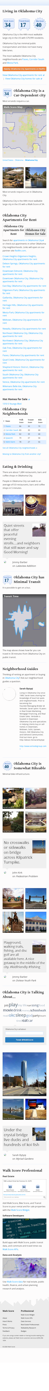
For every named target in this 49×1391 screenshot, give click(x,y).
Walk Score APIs (10, 1249)
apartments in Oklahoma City (27, 240)
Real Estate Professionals (30, 1325)
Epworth (9, 438)
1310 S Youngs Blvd (12, 404)
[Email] (12, 1314)
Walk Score (8, 1311)
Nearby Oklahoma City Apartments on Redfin (24, 69)
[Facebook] (8, 1314)
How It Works (7, 1321)
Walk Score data (15, 1282)
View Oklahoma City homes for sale (22, 78)
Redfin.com (20, 250)
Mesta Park (12, 63)
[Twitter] (4, 1314)
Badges (23, 1331)
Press (5, 1325)
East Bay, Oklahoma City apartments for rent (24, 286)
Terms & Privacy (8, 1328)
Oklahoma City (31, 160)
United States (8, 160)
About (5, 1318)
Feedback (6, 1331)
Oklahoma (19, 160)
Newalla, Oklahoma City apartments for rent (24, 329)
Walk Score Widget (20, 1210)
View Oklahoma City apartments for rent (22, 75)
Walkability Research (28, 1328)
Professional (27, 1311)
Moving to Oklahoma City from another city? (22, 454)
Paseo (25, 59)
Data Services (26, 1321)
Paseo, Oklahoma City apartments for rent (23, 355)
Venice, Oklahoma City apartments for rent (24, 382)
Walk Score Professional (22, 1170)
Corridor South (36, 59)
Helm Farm (10, 442)
